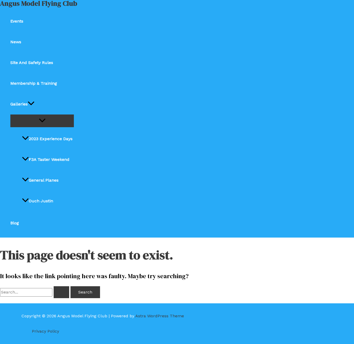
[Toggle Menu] (42, 120)
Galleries (19, 104)
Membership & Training (33, 83)
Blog (14, 222)
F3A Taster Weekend (49, 159)
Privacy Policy (45, 331)
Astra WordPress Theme (159, 315)
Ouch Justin (41, 200)
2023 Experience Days (51, 138)
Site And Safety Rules (31, 62)
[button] (31, 104)
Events (16, 21)
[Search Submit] (61, 292)
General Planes (44, 180)
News (15, 41)
